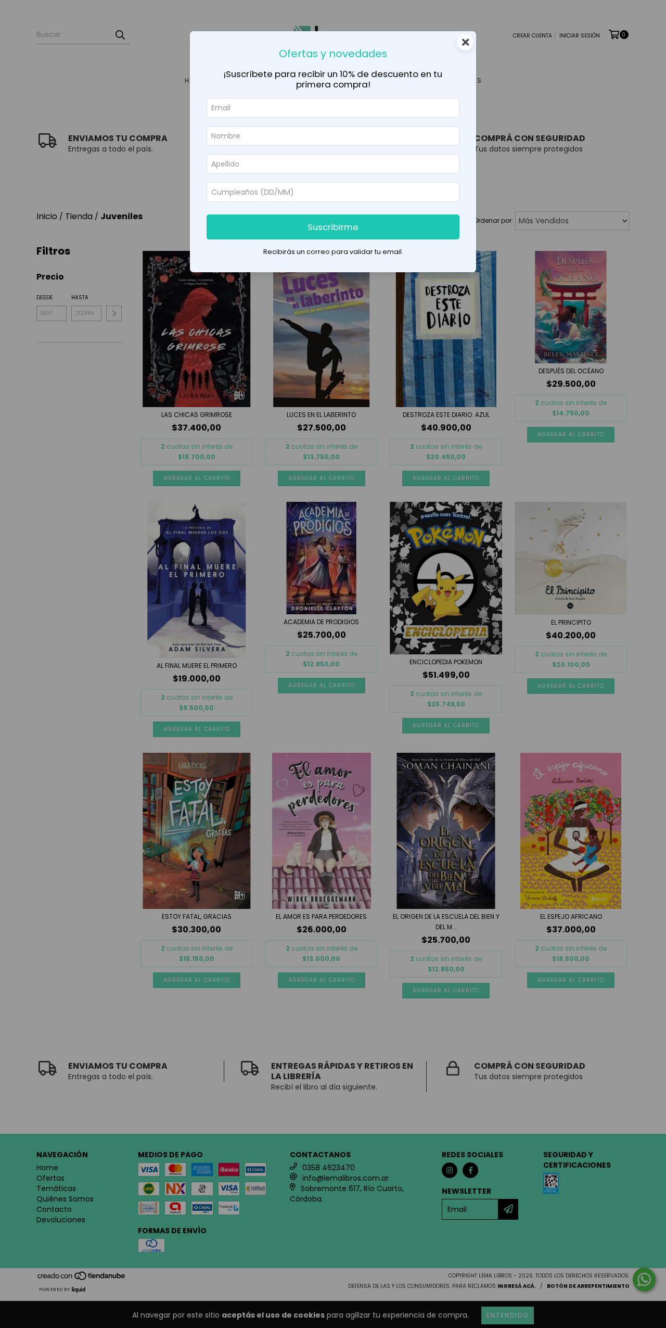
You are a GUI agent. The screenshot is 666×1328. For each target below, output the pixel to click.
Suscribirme (333, 227)
